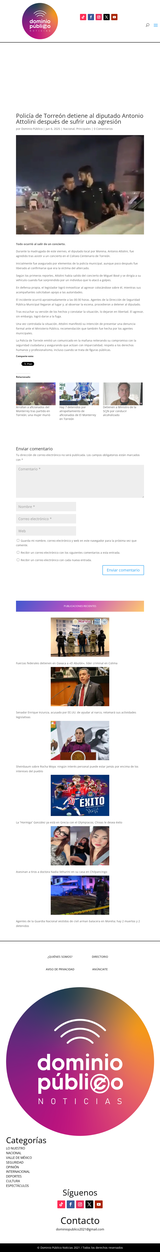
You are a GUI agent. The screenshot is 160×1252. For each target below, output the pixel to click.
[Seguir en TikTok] (83, 17)
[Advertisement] (80, 72)
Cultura (13, 1181)
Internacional (18, 1171)
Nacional (69, 129)
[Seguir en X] (106, 17)
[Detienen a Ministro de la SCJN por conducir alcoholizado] (123, 394)
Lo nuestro (15, 1148)
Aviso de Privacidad (60, 969)
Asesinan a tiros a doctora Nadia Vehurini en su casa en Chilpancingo (61, 872)
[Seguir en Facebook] (91, 17)
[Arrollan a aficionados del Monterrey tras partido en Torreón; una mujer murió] (36, 394)
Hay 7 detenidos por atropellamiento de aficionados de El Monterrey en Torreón (78, 413)
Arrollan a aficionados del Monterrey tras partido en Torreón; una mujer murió (33, 411)
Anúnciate (100, 969)
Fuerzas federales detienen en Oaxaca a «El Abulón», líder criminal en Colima (66, 663)
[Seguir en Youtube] (114, 17)
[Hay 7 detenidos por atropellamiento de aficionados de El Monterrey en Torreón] (79, 394)
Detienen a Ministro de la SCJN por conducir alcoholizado (119, 411)
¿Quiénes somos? (60, 957)
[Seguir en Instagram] (99, 17)
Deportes (14, 1176)
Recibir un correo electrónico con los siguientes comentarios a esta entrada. (70, 552)
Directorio (100, 957)
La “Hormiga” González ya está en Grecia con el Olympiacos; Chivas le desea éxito (69, 822)
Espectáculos (17, 1186)
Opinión (12, 1167)
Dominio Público (32, 129)
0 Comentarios (103, 129)
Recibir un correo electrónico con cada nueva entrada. (56, 560)
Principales (83, 129)
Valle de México (19, 1158)
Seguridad (15, 1162)
